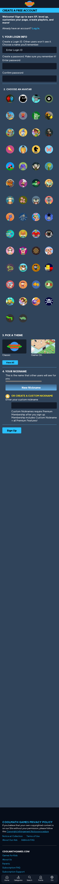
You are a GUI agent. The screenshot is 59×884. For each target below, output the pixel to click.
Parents (6, 863)
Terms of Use (32, 836)
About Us (7, 859)
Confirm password (12, 72)
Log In (35, 28)
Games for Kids (10, 855)
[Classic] (14, 346)
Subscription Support (13, 871)
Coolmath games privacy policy (27, 822)
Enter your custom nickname (22, 399)
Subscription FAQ (11, 867)
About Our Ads (9, 840)
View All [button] (10, 362)
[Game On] (43, 346)
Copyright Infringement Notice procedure (28, 831)
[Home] (29, 4)
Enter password (11, 60)
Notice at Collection (12, 836)
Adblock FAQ (27, 840)
